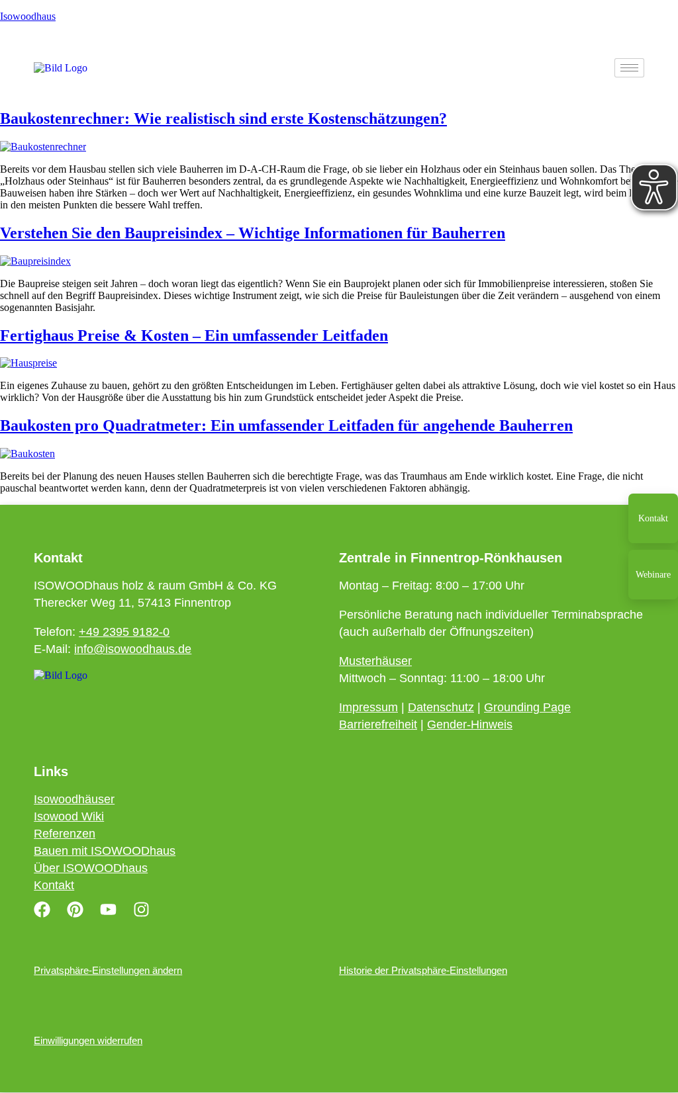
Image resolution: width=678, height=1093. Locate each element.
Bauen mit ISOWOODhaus (104, 850)
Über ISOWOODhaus (91, 868)
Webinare (653, 575)
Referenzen (64, 833)
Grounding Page (527, 707)
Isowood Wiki (69, 816)
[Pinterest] (74, 909)
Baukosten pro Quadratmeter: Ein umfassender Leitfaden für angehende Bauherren (286, 425)
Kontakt (653, 518)
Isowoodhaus (28, 16)
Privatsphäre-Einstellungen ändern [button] (108, 970)
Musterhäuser (375, 661)
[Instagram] (141, 909)
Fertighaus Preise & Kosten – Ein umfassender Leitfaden (194, 335)
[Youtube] (107, 909)
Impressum (368, 707)
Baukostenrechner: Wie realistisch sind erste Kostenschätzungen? (223, 118)
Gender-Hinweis (469, 724)
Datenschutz (441, 707)
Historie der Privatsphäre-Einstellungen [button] (423, 970)
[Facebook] (41, 909)
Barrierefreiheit (378, 724)
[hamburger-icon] (629, 67)
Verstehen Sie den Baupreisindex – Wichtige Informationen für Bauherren (252, 232)
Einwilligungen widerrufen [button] (88, 1040)
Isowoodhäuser (74, 799)
